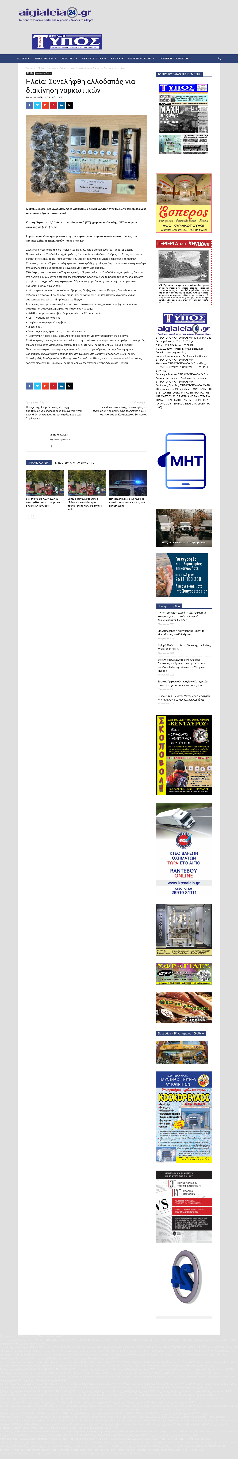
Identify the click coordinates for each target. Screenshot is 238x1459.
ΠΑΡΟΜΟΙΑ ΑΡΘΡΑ (38, 462)
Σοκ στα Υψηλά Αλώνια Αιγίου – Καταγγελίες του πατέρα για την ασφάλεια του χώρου (43, 502)
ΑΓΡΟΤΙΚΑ (68, 58)
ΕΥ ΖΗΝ (115, 58)
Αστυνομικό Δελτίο (56, 68)
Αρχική (29, 68)
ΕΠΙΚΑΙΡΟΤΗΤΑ (44, 58)
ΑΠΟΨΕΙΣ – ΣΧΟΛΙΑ (140, 58)
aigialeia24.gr (37, 97)
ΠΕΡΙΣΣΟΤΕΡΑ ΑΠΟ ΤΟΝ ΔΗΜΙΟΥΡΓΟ (74, 462)
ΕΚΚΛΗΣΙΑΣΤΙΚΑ (92, 58)
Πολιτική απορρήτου (174, 58)
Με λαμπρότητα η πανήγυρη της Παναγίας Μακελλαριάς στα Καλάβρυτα (181, 632)
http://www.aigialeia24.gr (60, 439)
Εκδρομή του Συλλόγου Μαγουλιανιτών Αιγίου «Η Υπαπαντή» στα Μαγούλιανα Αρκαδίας (184, 698)
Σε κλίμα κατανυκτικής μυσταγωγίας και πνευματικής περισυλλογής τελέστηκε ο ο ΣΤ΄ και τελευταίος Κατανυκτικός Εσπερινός (120, 411)
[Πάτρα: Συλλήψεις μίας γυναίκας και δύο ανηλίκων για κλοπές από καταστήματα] (128, 483)
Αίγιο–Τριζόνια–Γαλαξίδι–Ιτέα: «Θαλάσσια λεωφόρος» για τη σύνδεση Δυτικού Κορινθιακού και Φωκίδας (182, 616)
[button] (219, 58)
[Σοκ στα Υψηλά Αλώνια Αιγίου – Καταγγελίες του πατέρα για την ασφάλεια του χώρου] (45, 483)
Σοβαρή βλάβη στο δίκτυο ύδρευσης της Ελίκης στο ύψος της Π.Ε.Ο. (184, 647)
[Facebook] (53, 446)
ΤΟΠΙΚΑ (22, 58)
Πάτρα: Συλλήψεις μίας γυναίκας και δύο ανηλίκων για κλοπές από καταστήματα (127, 502)
